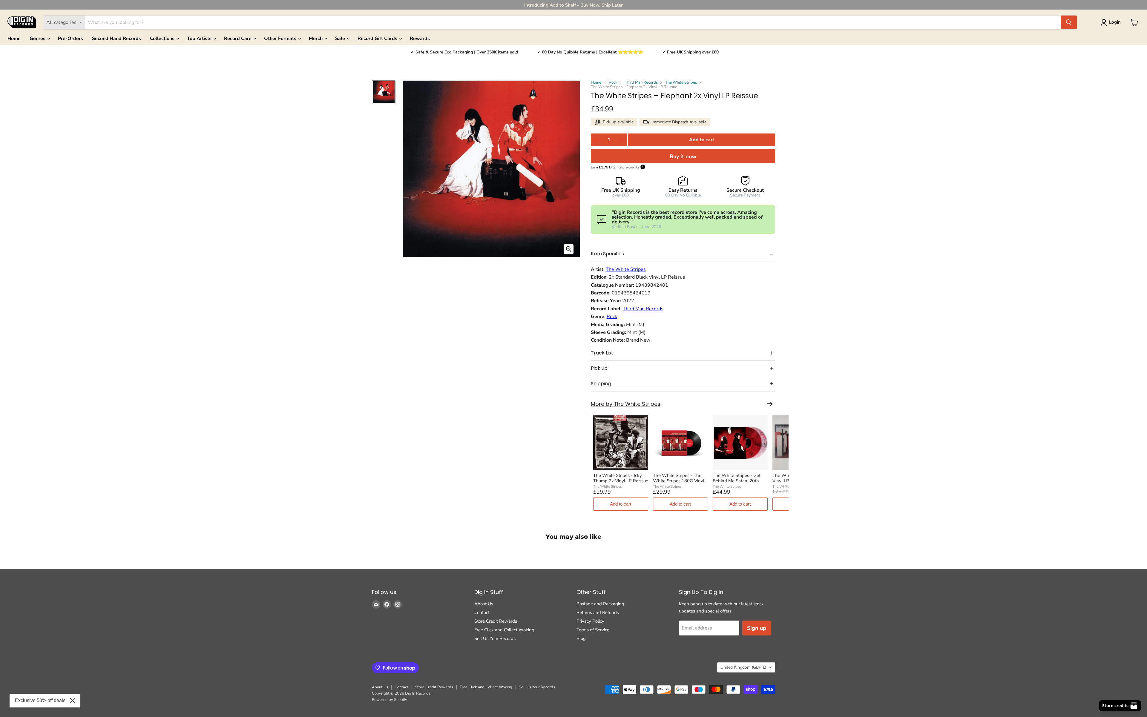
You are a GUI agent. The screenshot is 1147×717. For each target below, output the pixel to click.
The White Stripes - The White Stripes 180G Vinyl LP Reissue (678, 478)
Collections (163, 38)
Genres (38, 38)
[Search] (1069, 22)
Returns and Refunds (597, 612)
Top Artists (200, 38)
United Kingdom (743, 667)
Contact (482, 612)
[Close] (72, 700)
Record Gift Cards (378, 38)
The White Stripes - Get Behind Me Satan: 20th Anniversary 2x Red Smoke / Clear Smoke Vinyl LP (740, 478)
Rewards (420, 38)
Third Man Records (641, 82)
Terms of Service (592, 630)
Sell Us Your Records (495, 638)
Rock (613, 82)
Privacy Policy (590, 621)
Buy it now (683, 156)
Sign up (756, 628)
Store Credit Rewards (495, 621)
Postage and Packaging (600, 604)
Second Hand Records (116, 38)
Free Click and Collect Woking (504, 630)
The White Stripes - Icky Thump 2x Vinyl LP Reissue (620, 478)
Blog (581, 638)
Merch (316, 38)
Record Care (238, 38)
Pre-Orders (70, 38)
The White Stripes (681, 82)
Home (14, 38)
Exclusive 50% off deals (40, 700)
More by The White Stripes (625, 404)
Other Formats (281, 38)
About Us (483, 604)
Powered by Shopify (389, 699)
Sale (340, 38)
